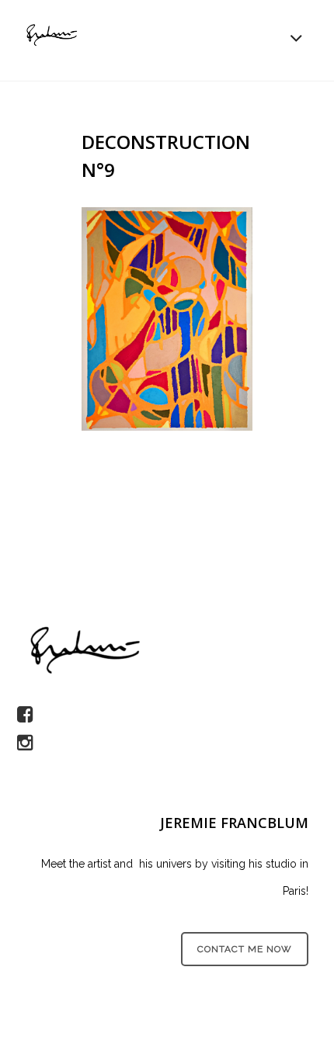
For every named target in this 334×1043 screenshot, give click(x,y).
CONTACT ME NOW (244, 949)
